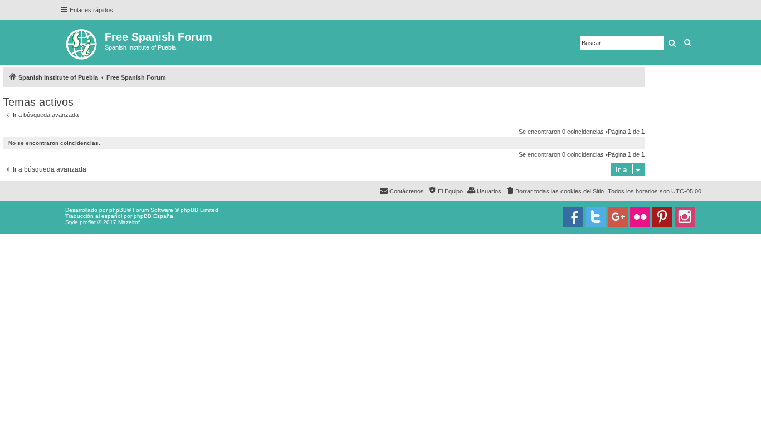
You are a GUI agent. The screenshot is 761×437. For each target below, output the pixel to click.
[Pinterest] (662, 217)
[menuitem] (554, 191)
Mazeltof (129, 222)
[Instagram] (685, 217)
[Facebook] (573, 217)
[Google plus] (618, 217)
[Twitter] (596, 217)
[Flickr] (640, 217)
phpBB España (153, 216)
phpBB (118, 210)
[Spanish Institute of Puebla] (82, 42)
